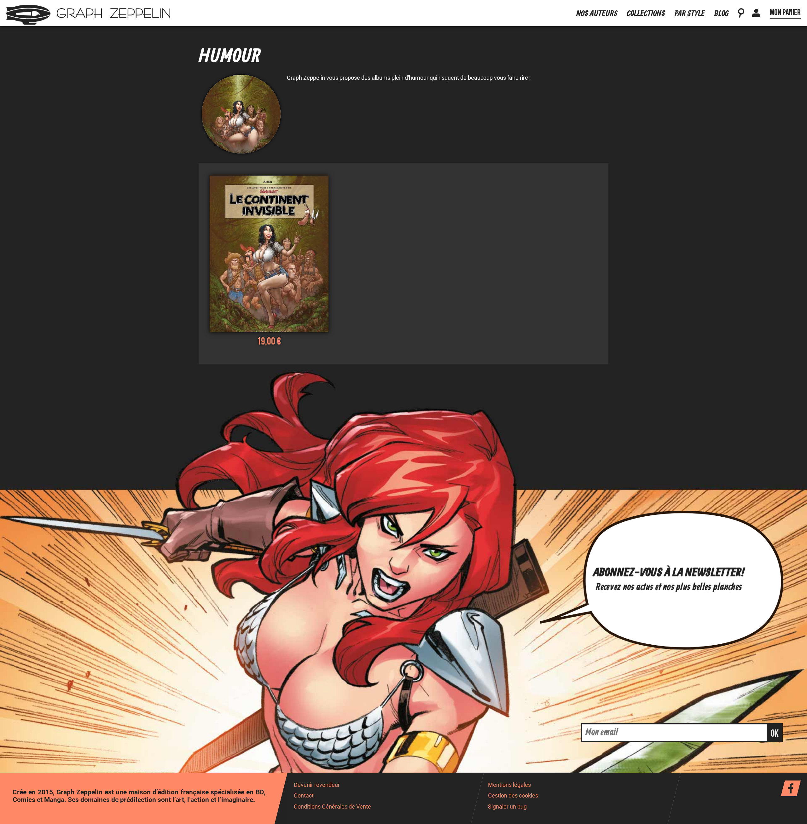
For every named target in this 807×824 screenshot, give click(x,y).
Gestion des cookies (513, 795)
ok (775, 734)
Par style (690, 14)
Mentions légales (509, 785)
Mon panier (785, 13)
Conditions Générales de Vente (332, 807)
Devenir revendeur (317, 785)
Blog (721, 14)
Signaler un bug (507, 807)
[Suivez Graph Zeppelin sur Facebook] (791, 788)
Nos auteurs (597, 14)
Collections (646, 14)
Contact (304, 795)
